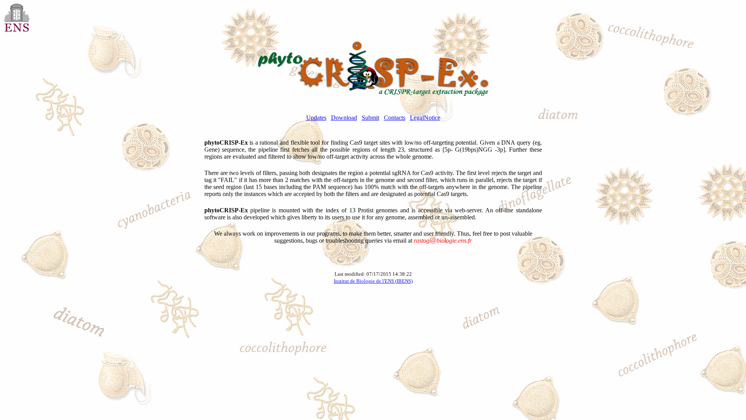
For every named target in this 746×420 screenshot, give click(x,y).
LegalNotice (425, 117)
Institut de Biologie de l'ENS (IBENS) (373, 281)
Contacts (394, 117)
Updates (316, 117)
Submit (370, 117)
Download (344, 117)
